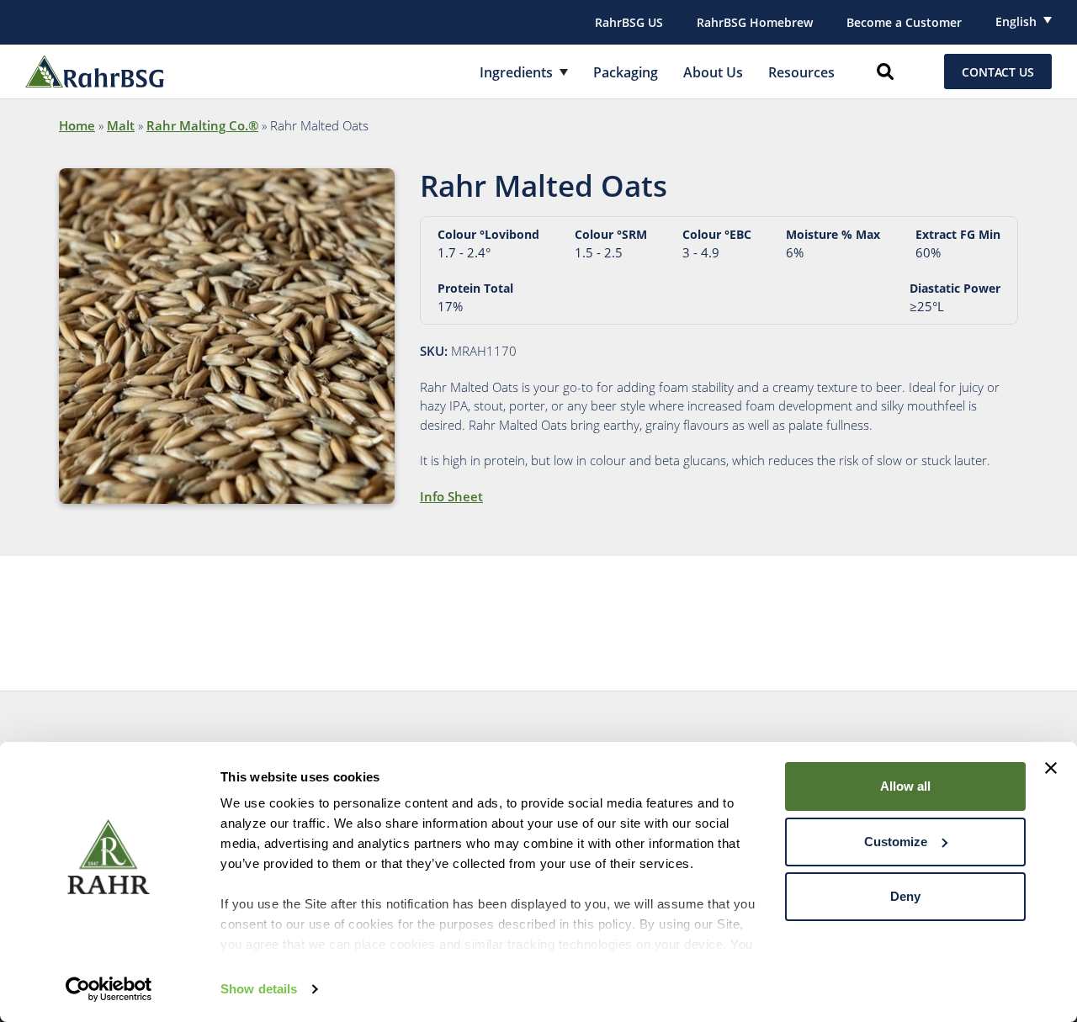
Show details (258, 989)
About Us (713, 72)
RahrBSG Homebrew (755, 22)
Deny (905, 896)
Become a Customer (904, 22)
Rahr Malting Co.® (202, 125)
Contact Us (998, 72)
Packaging (625, 72)
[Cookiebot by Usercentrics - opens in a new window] (109, 989)
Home (77, 125)
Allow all (905, 786)
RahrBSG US (629, 22)
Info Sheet (451, 496)
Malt (121, 125)
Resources (801, 72)
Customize (895, 841)
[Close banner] (1051, 768)
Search (885, 71)
